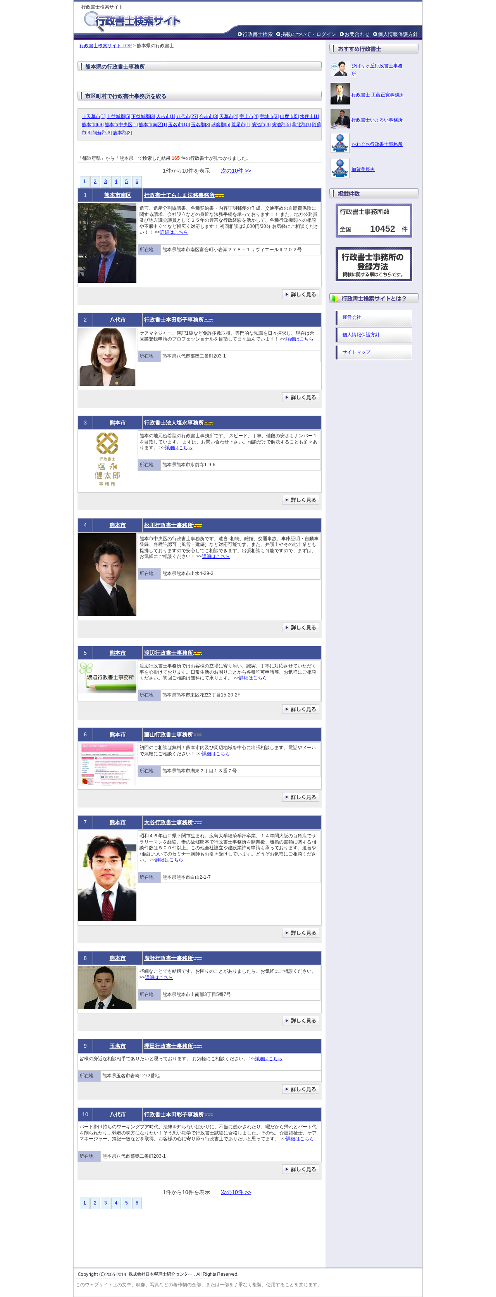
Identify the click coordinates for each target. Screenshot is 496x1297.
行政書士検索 (258, 34)
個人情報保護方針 (398, 34)
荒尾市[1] (240, 124)
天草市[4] (228, 116)
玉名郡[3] (200, 124)
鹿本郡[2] (122, 132)
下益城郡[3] (143, 116)
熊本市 (118, 422)
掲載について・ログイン (308, 34)
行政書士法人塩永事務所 (174, 422)
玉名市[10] (179, 124)
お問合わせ (357, 34)
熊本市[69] (92, 124)
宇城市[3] (269, 116)
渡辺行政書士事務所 (168, 653)
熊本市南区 (117, 195)
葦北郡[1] (301, 124)
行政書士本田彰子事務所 (174, 320)
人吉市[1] (165, 116)
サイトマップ (356, 352)
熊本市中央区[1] (121, 124)
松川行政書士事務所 (168, 525)
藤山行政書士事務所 (168, 734)
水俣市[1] (309, 116)
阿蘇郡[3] (102, 132)
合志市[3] (208, 116)
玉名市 (118, 1046)
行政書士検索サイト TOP (105, 45)
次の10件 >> (236, 171)
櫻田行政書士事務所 (168, 1046)
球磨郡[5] (220, 124)
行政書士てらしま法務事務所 (179, 195)
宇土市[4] (248, 116)
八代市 (118, 320)
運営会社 (352, 317)
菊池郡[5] (281, 124)
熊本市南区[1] (153, 124)
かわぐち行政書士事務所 (377, 144)
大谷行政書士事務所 (168, 822)
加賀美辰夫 (363, 169)
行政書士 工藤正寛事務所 (377, 95)
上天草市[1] (93, 116)
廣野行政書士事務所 (168, 958)
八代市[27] (187, 116)
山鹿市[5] (289, 116)
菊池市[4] (260, 124)
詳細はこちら (174, 232)
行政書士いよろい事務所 (377, 120)
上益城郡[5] (118, 116)
